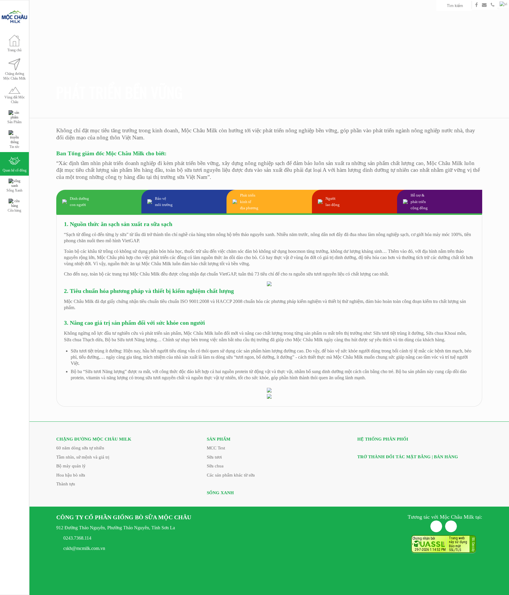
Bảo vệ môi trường (164, 201)
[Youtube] (451, 526)
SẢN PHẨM (218, 439)
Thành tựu (65, 484)
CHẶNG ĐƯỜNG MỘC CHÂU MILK (93, 439)
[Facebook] (436, 526)
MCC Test (216, 448)
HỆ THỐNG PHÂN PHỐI (382, 439)
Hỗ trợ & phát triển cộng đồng (419, 201)
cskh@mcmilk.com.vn (84, 548)
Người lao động (332, 201)
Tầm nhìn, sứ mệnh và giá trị (82, 457)
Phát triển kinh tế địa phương (249, 201)
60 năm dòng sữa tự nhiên (80, 448)
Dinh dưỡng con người (79, 201)
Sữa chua (215, 466)
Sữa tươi (214, 457)
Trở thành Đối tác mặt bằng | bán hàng (407, 456)
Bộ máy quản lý (71, 466)
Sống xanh (220, 492)
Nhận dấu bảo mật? (435, 550)
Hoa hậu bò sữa (70, 475)
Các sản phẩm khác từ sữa (231, 475)
